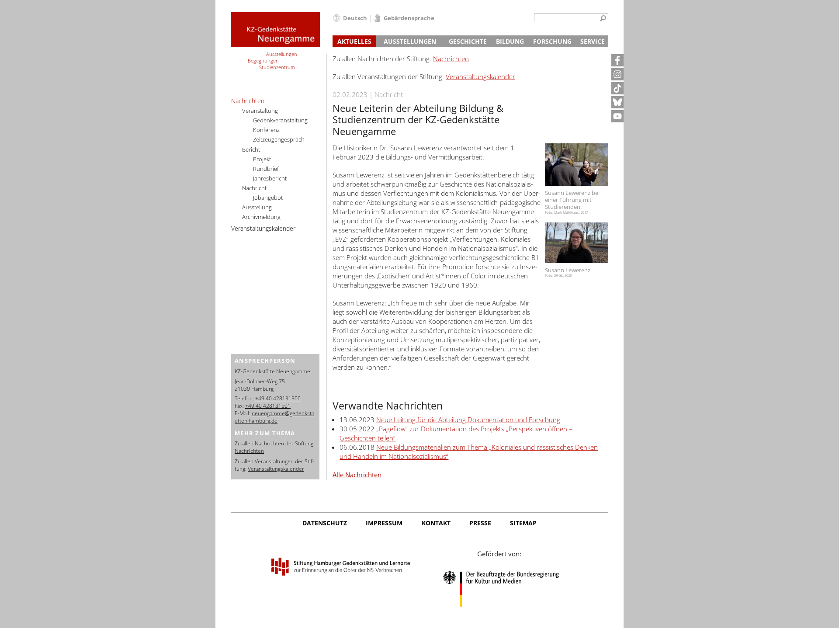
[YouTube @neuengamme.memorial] (617, 116)
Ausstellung (257, 207)
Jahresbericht (270, 178)
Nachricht (254, 188)
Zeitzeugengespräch (279, 139)
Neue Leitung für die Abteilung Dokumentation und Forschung (468, 419)
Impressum (384, 523)
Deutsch (355, 18)
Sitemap (523, 523)
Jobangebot (268, 197)
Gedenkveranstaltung (280, 120)
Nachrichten (451, 58)
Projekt (262, 159)
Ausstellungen (410, 41)
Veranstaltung (260, 110)
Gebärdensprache (409, 18)
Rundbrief (266, 169)
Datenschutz (324, 523)
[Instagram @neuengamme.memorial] (617, 74)
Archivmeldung (261, 217)
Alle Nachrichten (357, 474)
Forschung (552, 41)
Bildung (510, 41)
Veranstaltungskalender (480, 76)
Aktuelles (354, 41)
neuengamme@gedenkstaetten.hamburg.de (274, 416)
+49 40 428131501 (268, 405)
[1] (603, 19)
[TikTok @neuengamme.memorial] (617, 88)
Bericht (251, 149)
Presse (480, 523)
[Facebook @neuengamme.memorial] (617, 60)
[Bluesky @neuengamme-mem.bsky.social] (617, 102)
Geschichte (468, 41)
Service (592, 41)
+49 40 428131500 (278, 398)
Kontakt (436, 523)
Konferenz (266, 130)
